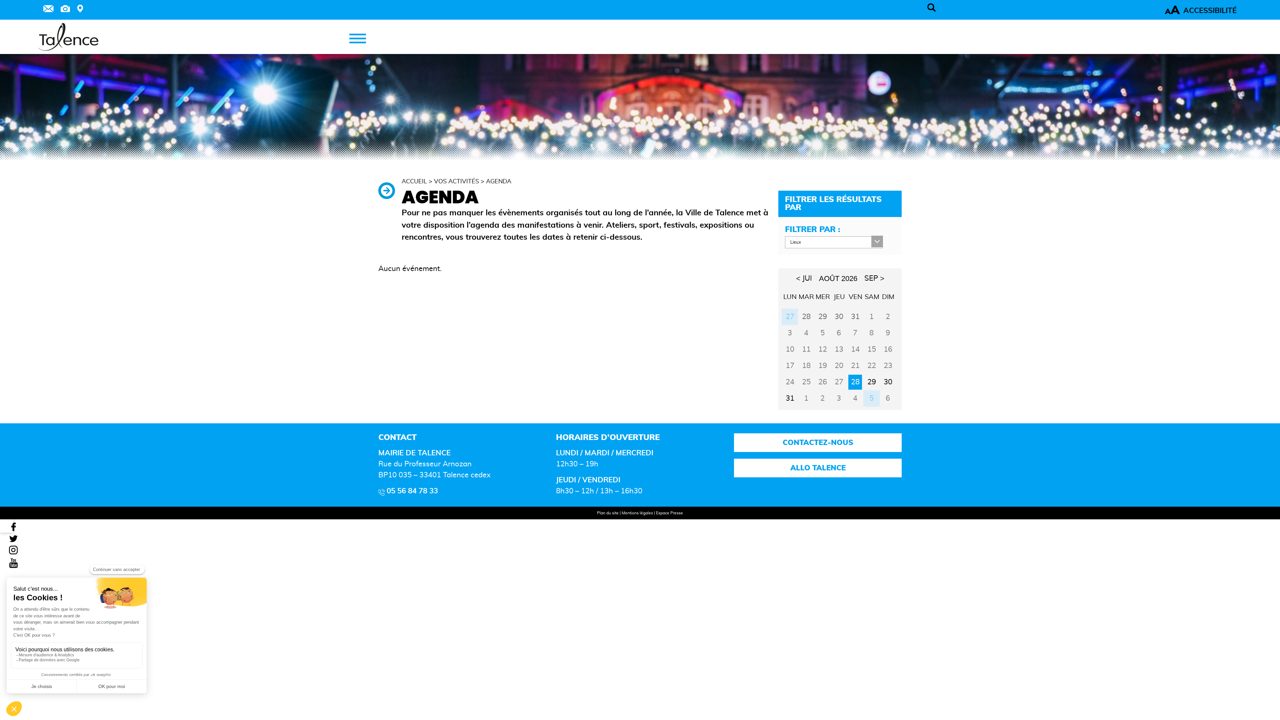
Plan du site (608, 513)
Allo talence (817, 468)
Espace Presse (669, 513)
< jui (804, 278)
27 (790, 316)
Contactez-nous (817, 442)
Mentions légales (637, 513)
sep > (874, 278)
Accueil (414, 182)
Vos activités (456, 182)
